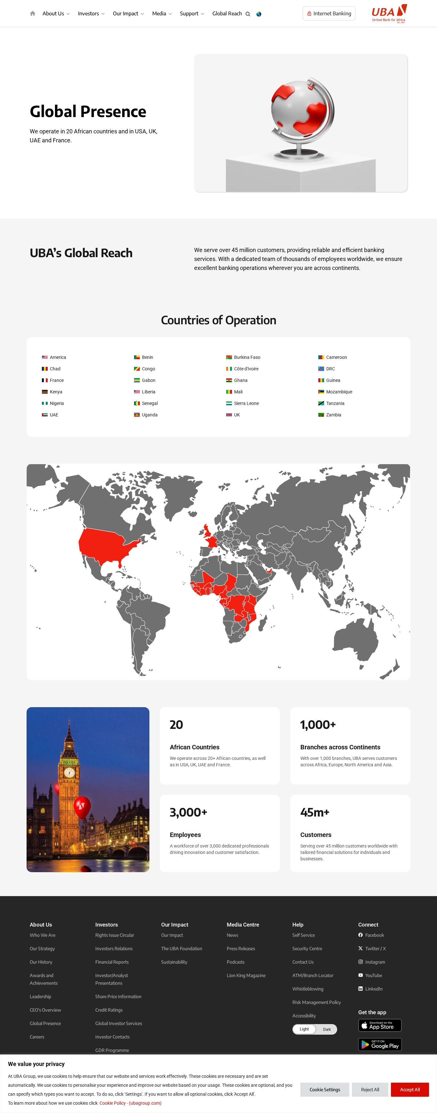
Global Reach (227, 13)
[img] (33, 13)
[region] (218, 1083)
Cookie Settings (325, 1089)
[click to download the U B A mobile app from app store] (380, 1025)
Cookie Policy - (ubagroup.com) (130, 1103)
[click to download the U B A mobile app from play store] (380, 1044)
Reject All (370, 1089)
